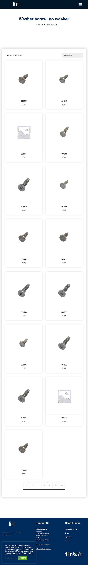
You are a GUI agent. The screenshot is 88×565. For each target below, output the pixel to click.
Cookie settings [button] (11, 558)
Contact (67, 533)
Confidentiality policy (71, 529)
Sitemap (67, 541)
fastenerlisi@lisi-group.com (43, 549)
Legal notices (69, 537)
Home (33, 24)
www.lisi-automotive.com (43, 544)
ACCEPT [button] (23, 558)
